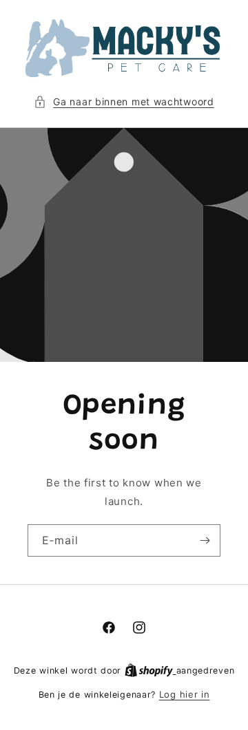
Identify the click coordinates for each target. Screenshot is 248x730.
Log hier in (184, 694)
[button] (124, 101)
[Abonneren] (204, 540)
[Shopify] (150, 670)
